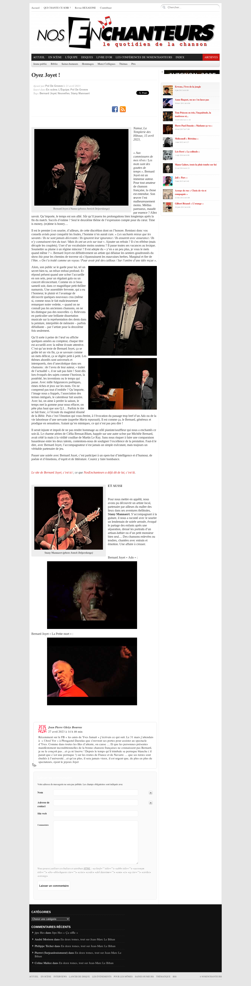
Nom (40, 792)
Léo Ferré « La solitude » (187, 151)
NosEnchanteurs (211, 976)
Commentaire (43, 825)
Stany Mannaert (80, 93)
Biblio (54, 64)
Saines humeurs (70, 64)
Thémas (123, 64)
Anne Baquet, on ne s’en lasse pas (192, 99)
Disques (87, 57)
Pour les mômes (123, 976)
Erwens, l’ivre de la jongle (188, 86)
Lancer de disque (79, 976)
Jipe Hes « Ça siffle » (65, 932)
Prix (133, 64)
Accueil (35, 7)
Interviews (60, 976)
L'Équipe (71, 57)
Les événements (101, 976)
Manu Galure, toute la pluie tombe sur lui (195, 164)
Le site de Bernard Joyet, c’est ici (51, 472)
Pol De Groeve (54, 85)
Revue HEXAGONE (85, 7)
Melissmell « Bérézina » (186, 138)
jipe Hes (40, 932)
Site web (42, 813)
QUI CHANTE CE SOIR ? (57, 7)
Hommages (88, 64)
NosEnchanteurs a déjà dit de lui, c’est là (109, 472)
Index (180, 57)
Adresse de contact (43, 804)
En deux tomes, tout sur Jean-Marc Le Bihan (88, 939)
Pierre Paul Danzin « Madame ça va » (193, 125)
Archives (211, 57)
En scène (55, 57)
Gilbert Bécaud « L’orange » (189, 203)
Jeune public (40, 64)
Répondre (35, 765)
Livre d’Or (104, 57)
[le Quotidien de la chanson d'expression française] (125, 33)
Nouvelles (64, 93)
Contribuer (106, 7)
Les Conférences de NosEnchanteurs (144, 57)
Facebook (115, 109)
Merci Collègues (106, 64)
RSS (123, 109)
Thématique (163, 976)
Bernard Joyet (48, 93)
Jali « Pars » (181, 177)
